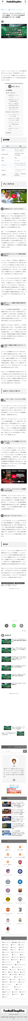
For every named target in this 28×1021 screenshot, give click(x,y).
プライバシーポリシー (14, 1014)
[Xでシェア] (6, 626)
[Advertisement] (14, 54)
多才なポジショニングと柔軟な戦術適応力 (14, 100)
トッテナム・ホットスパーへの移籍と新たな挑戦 (14, 124)
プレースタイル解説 (20, 583)
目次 (13, 86)
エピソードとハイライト (13, 111)
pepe (14, 766)
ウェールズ (5, 585)
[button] (21, 626)
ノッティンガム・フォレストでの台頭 (14, 115)
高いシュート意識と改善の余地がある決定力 (14, 104)
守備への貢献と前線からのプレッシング (14, 108)
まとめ (9, 132)
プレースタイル (11, 92)
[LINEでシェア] (14, 626)
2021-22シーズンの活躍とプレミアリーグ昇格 (14, 119)
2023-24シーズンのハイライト (14, 129)
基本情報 (10, 90)
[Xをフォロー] (14, 780)
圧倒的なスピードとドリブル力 (14, 96)
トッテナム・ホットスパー (8, 583)
